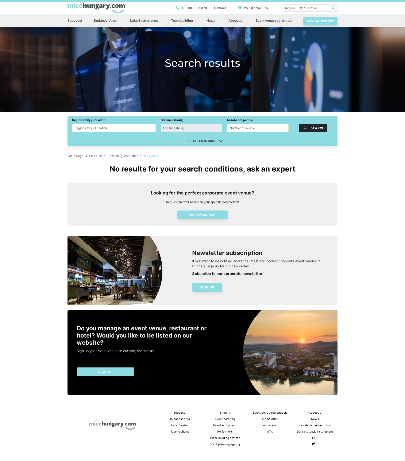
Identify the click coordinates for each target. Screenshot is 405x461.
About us (235, 21)
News (211, 21)
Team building (182, 21)
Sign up (207, 287)
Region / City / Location (88, 120)
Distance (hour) (172, 120)
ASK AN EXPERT (320, 21)
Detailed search (202, 141)
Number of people (240, 120)
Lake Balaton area (144, 21)
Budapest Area (105, 21)
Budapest (75, 21)
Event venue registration (274, 21)
